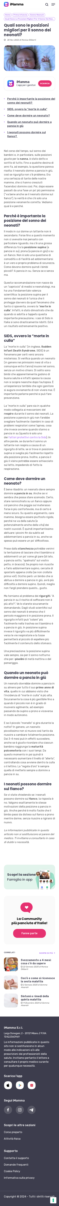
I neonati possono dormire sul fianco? (26, 134)
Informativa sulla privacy (19, 1177)
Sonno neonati (37, 15)
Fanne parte (29, 933)
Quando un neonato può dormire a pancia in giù (29, 124)
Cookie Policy (12, 1171)
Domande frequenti (16, 1164)
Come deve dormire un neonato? (28, 115)
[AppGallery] (32, 1085)
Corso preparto (13, 1132)
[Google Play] (20, 1085)
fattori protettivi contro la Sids (27, 437)
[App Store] (8, 1085)
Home (7, 15)
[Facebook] (8, 1110)
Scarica (45, 83)
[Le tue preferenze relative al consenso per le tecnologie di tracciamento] (53, 1200)
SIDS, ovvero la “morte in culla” (27, 109)
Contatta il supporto (16, 1158)
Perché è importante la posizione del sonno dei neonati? (31, 100)
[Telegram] (32, 1110)
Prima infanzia (20, 15)
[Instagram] (20, 1110)
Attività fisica (12, 1138)
